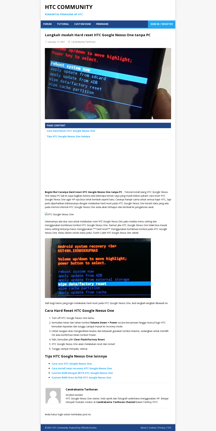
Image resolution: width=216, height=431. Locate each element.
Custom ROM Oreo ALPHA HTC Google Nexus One (81, 377)
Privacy (161, 427)
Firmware (102, 24)
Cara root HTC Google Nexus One (72, 363)
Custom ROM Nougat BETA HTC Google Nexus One (82, 373)
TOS (169, 427)
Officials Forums (88, 427)
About (143, 427)
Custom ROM (82, 24)
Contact (152, 427)
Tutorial (63, 24)
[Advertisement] (108, 166)
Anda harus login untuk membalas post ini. (68, 414)
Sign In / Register (162, 24)
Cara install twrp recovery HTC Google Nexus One (82, 368)
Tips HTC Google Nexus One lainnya (68, 136)
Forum (47, 24)
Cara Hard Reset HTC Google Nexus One (71, 130)
